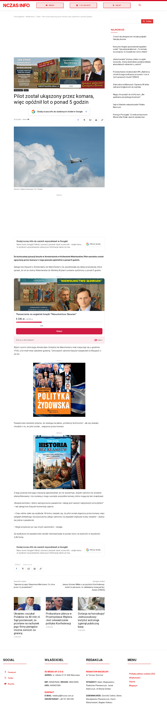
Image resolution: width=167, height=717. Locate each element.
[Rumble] (5, 684)
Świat (38, 16)
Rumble (11, 684)
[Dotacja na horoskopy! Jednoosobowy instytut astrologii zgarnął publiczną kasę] (91, 603)
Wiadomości (30, 16)
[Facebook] (78, 120)
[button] (140, 5)
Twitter (10, 678)
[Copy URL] (102, 120)
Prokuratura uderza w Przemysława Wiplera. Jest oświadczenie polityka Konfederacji (59, 618)
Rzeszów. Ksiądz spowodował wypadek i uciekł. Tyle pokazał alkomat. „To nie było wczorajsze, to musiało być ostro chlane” (130, 49)
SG (28, 119)
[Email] (90, 120)
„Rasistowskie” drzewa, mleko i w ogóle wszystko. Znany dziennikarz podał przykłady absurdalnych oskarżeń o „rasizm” (132, 61)
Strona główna (19, 16)
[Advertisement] (59, 37)
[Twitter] (84, 120)
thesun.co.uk (27, 564)
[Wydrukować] (96, 120)
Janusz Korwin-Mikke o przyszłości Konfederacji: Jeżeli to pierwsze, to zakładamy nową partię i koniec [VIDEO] (83, 587)
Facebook (12, 672)
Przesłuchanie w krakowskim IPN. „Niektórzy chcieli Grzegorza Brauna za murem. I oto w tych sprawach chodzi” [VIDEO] (131, 74)
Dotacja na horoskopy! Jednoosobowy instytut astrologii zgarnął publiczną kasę (91, 620)
